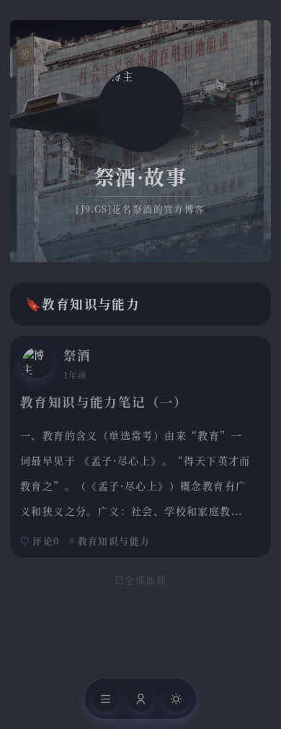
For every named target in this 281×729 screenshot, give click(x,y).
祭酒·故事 (140, 176)
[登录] (140, 699)
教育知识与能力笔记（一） (104, 402)
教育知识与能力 (114, 540)
